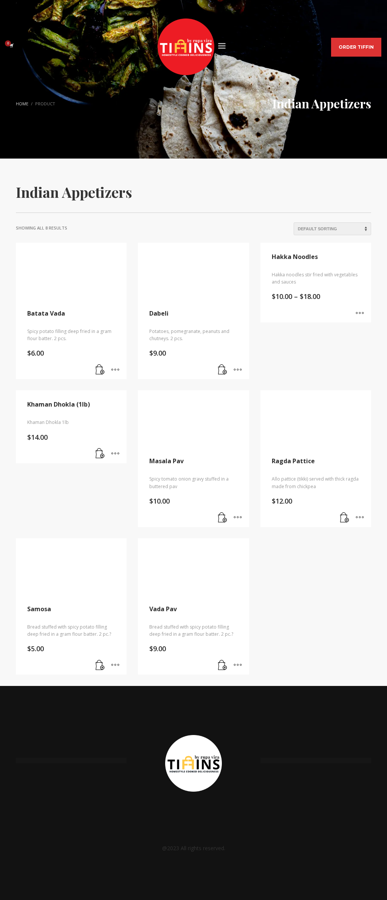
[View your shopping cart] (11, 45)
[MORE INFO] (115, 369)
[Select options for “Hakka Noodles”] (359, 313)
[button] (100, 369)
